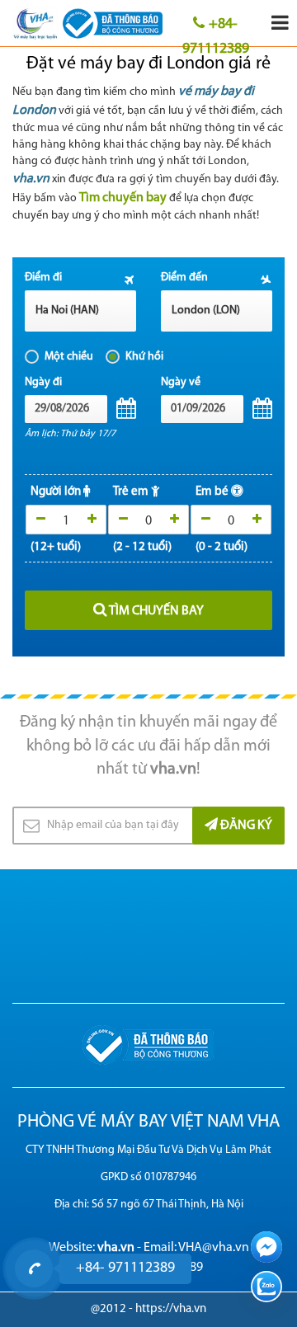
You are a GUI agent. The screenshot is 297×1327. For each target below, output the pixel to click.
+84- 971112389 (215, 31)
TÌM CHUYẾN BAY (155, 611)
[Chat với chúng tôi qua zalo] (266, 1286)
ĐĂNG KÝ (245, 825)
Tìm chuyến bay (123, 198)
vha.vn (31, 179)
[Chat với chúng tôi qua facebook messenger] (266, 1247)
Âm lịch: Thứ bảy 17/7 (70, 434)
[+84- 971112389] (34, 1268)
